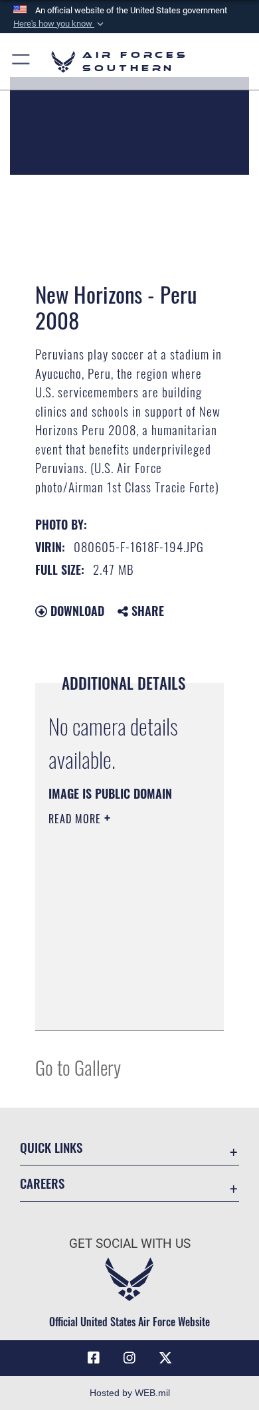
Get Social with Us (130, 1243)
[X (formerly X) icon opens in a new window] (165, 1358)
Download (75, 610)
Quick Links (51, 1147)
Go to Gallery (78, 1067)
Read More (76, 819)
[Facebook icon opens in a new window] (94, 1358)
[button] (59, 24)
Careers (42, 1183)
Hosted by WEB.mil (130, 1392)
